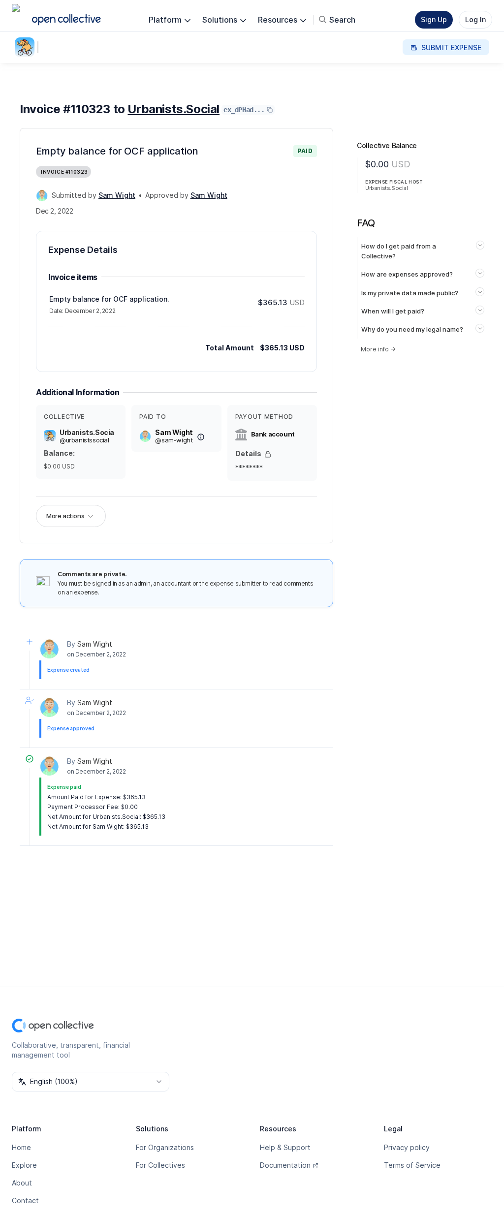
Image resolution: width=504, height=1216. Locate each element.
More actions (65, 516)
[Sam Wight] (42, 195)
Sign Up (434, 19)
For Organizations (165, 1147)
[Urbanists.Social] (26, 47)
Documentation (285, 1165)
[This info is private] (267, 454)
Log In (475, 19)
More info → (378, 349)
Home (21, 1147)
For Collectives (160, 1165)
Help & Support (285, 1147)
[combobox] (90, 1081)
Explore (24, 1165)
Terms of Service (412, 1165)
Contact (25, 1200)
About (22, 1183)
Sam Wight (94, 644)
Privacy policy (407, 1147)
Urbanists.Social (173, 109)
